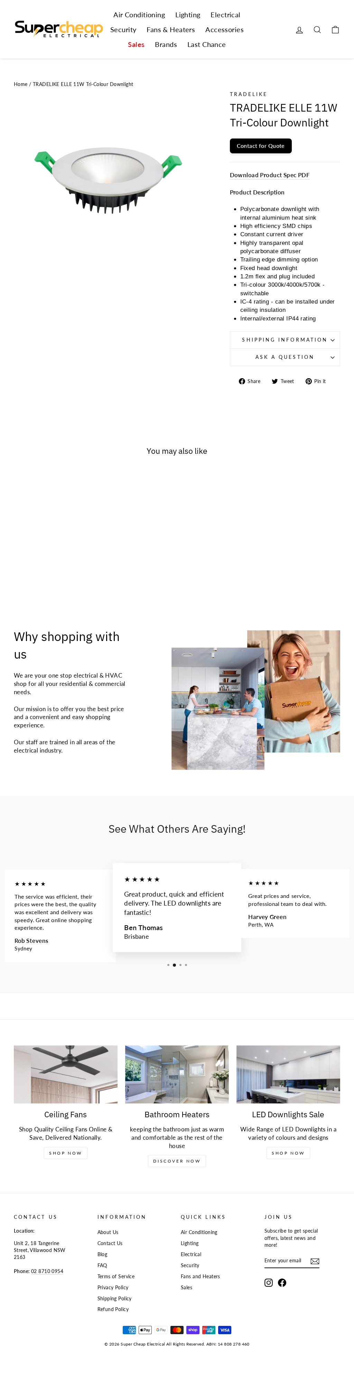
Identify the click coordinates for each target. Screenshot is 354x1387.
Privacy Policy (113, 1287)
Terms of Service (116, 1276)
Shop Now (65, 1153)
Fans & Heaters (171, 29)
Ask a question (285, 357)
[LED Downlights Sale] (288, 1074)
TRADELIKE (249, 94)
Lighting (187, 14)
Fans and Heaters (200, 1276)
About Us (108, 1232)
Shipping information (285, 340)
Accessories (224, 29)
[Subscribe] (314, 1260)
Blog (102, 1254)
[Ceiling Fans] (66, 1074)
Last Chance (206, 44)
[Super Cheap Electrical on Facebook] (282, 1283)
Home (21, 84)
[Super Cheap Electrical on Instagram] (268, 1283)
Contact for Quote (261, 145)
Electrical (225, 14)
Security (123, 29)
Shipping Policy (114, 1298)
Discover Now (177, 1161)
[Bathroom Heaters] (177, 1074)
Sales (136, 44)
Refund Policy (113, 1309)
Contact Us (110, 1243)
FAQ (102, 1265)
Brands (166, 44)
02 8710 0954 (47, 1271)
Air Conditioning (139, 14)
